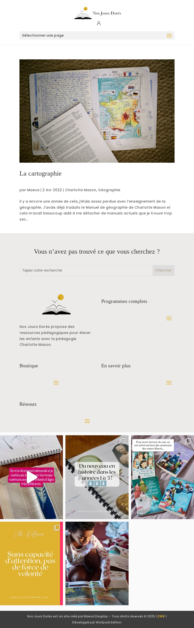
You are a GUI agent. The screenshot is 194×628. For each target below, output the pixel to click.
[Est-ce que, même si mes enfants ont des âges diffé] (31, 477)
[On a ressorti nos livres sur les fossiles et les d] (96, 564)
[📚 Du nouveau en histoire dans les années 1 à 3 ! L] (96, 477)
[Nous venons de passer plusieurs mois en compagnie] (162, 477)
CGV (161, 616)
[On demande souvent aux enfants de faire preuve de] (31, 564)
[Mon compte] (98, 23)
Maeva (33, 189)
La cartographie (40, 173)
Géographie (109, 189)
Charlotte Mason (80, 189)
